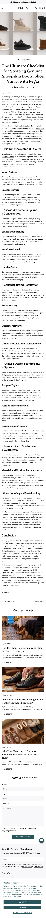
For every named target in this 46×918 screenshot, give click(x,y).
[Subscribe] (42, 859)
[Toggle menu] (2, 8)
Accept (22, 902)
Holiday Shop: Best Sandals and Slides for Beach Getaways (23, 649)
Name (4, 785)
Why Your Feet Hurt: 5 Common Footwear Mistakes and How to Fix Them (21, 754)
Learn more (7, 662)
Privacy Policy (27, 867)
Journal (31, 87)
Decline (22, 907)
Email (4, 794)
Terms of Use (38, 867)
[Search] (36, 8)
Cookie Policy (18, 896)
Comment (6, 804)
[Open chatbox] (41, 840)
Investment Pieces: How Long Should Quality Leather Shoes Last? (22, 701)
